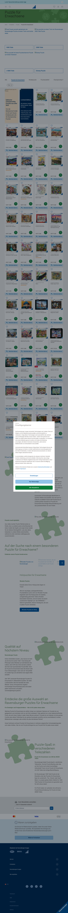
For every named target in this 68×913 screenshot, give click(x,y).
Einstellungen (34, 475)
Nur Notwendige (34, 481)
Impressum (23, 468)
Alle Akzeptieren (34, 487)
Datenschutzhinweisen (44, 467)
